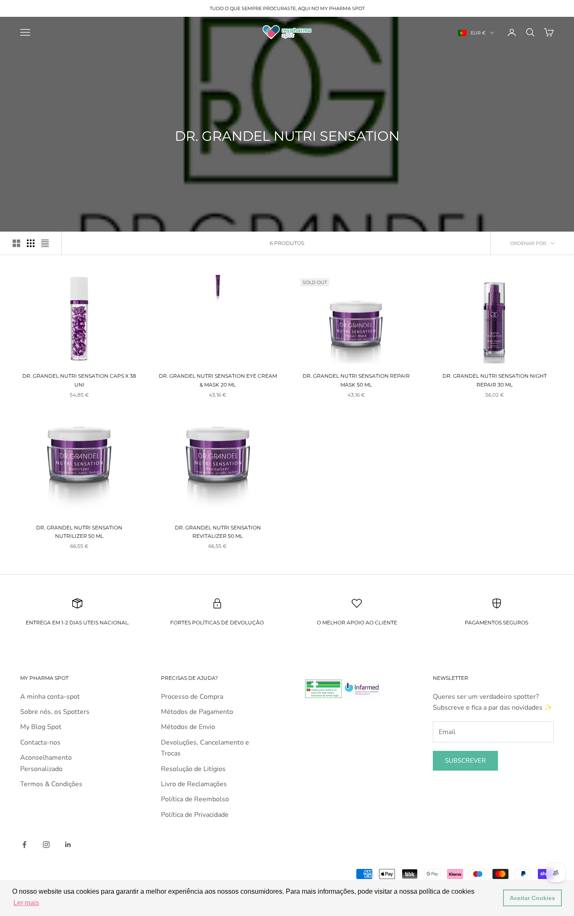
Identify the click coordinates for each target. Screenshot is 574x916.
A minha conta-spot (50, 696)
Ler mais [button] (26, 902)
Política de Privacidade (195, 814)
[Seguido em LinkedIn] (68, 844)
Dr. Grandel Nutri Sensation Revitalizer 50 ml (218, 531)
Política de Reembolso (195, 799)
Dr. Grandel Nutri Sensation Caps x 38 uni (79, 380)
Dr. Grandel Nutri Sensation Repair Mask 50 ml (356, 380)
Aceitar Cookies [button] (532, 898)
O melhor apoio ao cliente (357, 622)
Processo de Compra (192, 696)
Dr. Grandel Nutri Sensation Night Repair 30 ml (494, 380)
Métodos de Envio (188, 727)
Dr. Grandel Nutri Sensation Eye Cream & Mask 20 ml (218, 380)
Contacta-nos (40, 742)
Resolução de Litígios (193, 769)
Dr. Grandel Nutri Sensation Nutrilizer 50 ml (79, 531)
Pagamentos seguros (496, 622)
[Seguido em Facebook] (24, 844)
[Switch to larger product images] (16, 243)
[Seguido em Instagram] (46, 844)
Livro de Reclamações (194, 784)
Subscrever (465, 760)
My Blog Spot (40, 727)
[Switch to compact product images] (45, 243)
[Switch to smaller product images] (30, 243)
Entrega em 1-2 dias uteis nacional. (77, 622)
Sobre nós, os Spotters (55, 711)
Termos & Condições (51, 784)
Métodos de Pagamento (197, 711)
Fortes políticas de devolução (217, 622)
